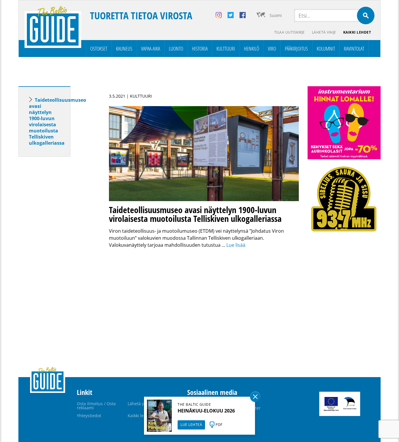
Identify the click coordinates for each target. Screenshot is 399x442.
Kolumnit (326, 48)
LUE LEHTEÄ (191, 424)
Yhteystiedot (89, 415)
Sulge (255, 396)
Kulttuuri (225, 48)
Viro (272, 48)
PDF (219, 424)
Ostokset (98, 48)
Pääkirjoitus (296, 48)
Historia (200, 48)
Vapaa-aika (150, 48)
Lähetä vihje (324, 32)
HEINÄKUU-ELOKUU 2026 (206, 411)
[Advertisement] (54, 253)
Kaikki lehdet (357, 32)
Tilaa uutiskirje (289, 32)
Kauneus (124, 48)
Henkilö (251, 48)
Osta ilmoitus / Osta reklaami (96, 405)
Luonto (176, 48)
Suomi (276, 15)
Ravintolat (354, 48)
